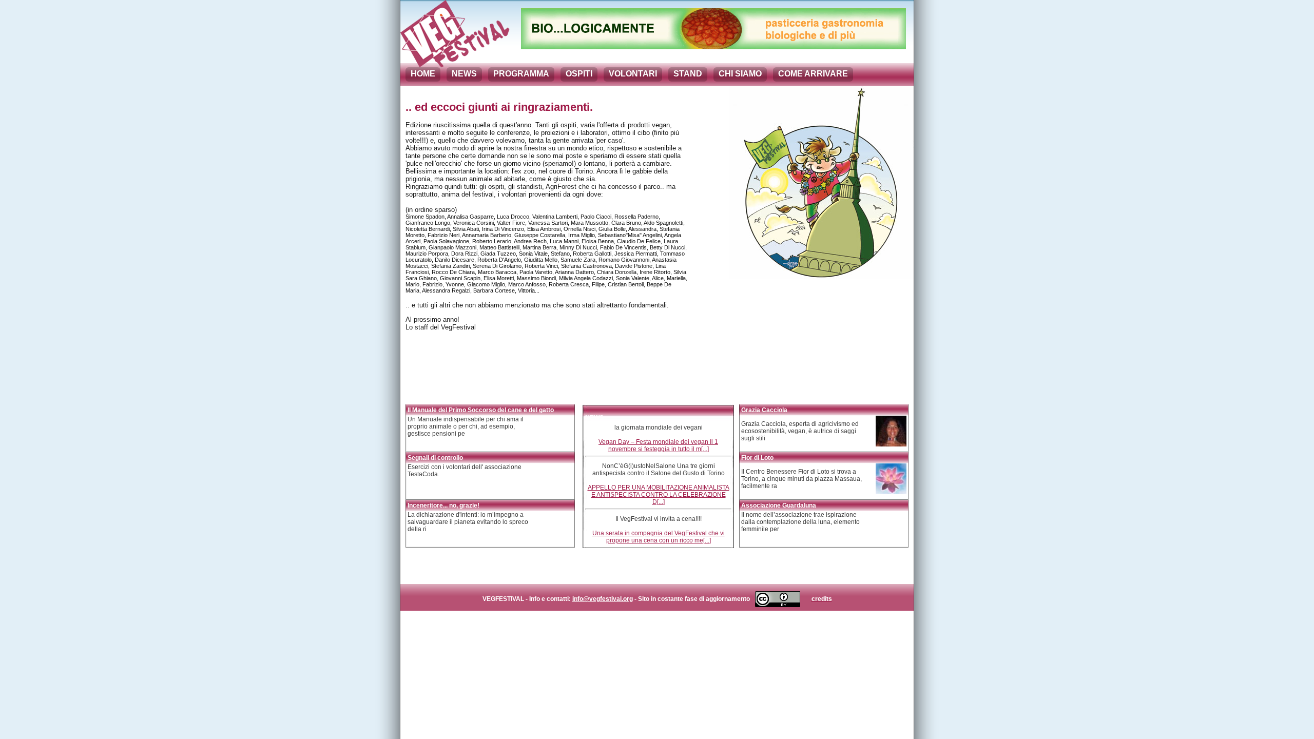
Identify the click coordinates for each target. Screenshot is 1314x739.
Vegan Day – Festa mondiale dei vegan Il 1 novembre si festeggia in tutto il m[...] (658, 445)
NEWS (464, 73)
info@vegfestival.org (602, 598)
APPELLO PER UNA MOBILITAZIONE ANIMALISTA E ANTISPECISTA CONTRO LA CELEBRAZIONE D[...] (658, 494)
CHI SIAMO (740, 73)
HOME (423, 73)
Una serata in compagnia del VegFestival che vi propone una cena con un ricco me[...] (658, 537)
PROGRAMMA (521, 73)
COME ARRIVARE (813, 73)
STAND (687, 73)
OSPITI (579, 73)
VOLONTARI (633, 73)
